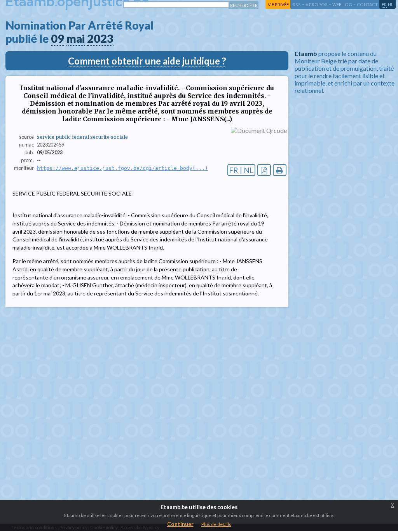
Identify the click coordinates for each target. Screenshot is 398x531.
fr (384, 4)
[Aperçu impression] (279, 170)
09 (57, 38)
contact (367, 4)
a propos (316, 4)
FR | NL (241, 170)
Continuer (180, 524)
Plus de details (216, 524)
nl (390, 4)
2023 (100, 38)
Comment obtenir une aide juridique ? (147, 60)
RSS (297, 4)
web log (342, 4)
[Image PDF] (264, 170)
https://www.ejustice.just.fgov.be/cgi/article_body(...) (122, 168)
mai (75, 38)
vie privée (278, 4)
